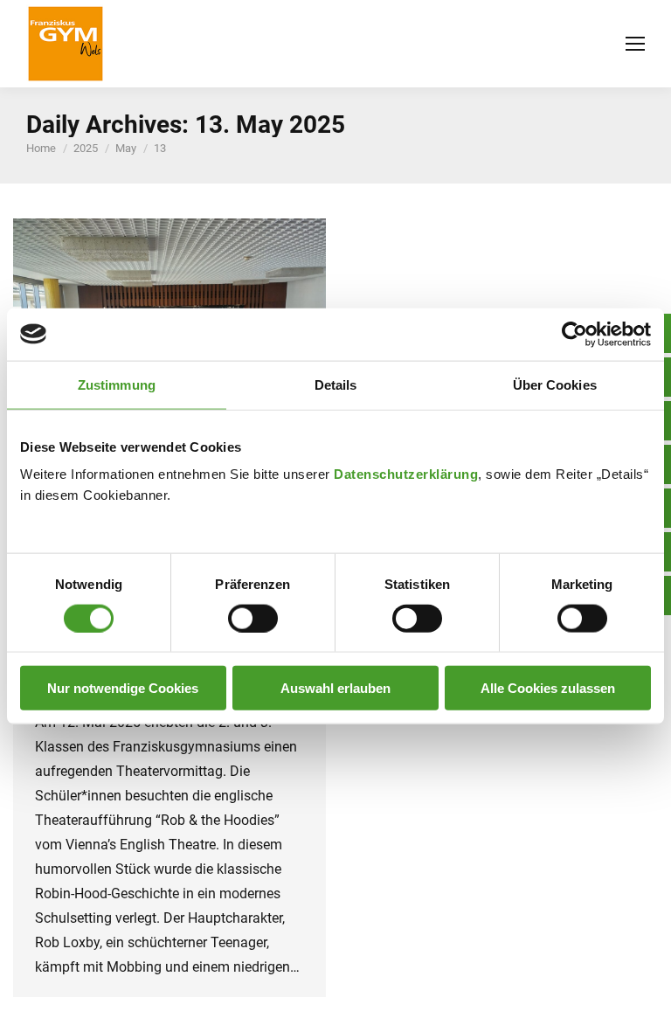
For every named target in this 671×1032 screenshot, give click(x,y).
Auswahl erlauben (335, 688)
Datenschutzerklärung (406, 474)
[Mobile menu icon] (635, 43)
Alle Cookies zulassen (548, 688)
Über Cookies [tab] (555, 384)
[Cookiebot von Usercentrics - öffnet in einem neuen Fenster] (574, 334)
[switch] (253, 618)
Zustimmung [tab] (117, 384)
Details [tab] (336, 384)
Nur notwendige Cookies (122, 688)
